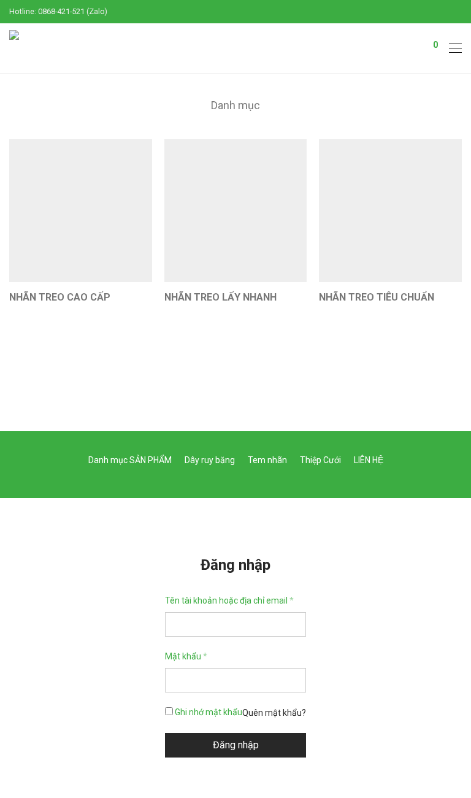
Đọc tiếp (18, 313)
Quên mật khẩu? (274, 713)
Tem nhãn (267, 460)
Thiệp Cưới (320, 460)
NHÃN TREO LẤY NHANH (220, 297)
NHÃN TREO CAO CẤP (59, 297)
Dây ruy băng (210, 460)
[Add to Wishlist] (146, 296)
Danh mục (235, 105)
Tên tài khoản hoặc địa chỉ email (229, 600)
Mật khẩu (186, 656)
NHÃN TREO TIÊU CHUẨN (376, 297)
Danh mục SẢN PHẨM (130, 460)
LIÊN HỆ (368, 460)
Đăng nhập (236, 745)
